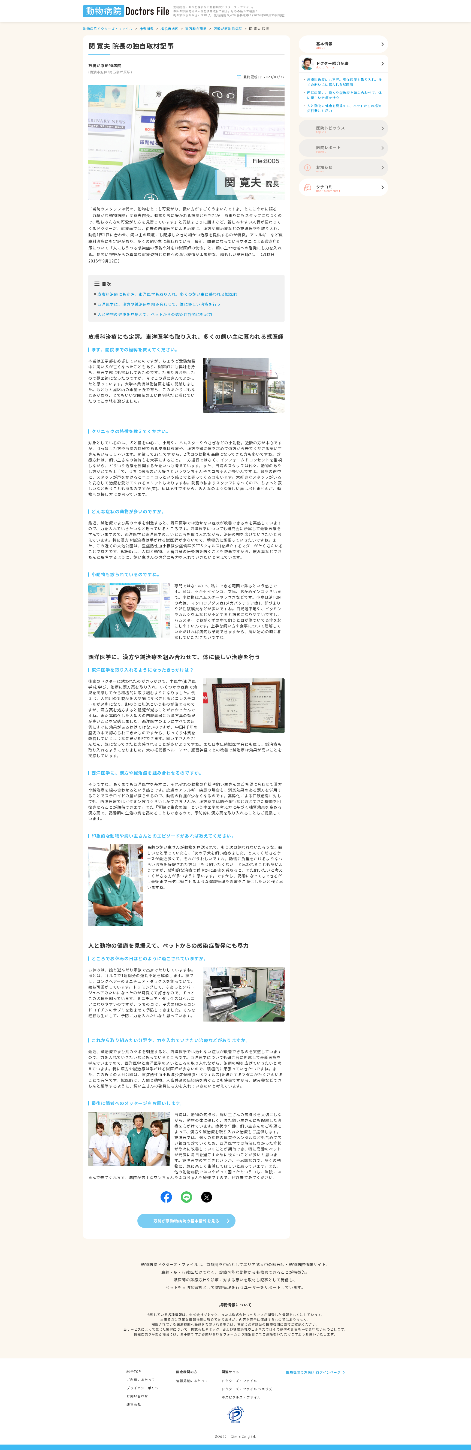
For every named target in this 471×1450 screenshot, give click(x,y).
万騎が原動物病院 (228, 28)
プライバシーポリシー (144, 1387)
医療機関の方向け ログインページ (313, 1372)
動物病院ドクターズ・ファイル (108, 28)
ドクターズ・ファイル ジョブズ (247, 1388)
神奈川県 (147, 28)
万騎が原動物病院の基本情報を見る (186, 1221)
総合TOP (133, 1371)
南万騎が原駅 (196, 28)
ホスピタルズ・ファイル (241, 1397)
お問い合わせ (137, 1396)
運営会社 (133, 1404)
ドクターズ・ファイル (239, 1380)
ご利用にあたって (140, 1379)
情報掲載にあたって (192, 1380)
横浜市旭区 (170, 28)
